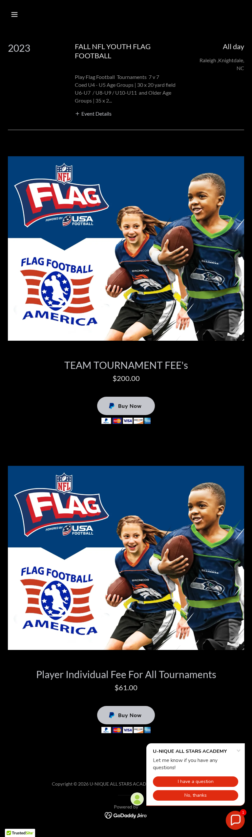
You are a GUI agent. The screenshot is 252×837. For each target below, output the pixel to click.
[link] (126, 814)
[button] (35, 14)
